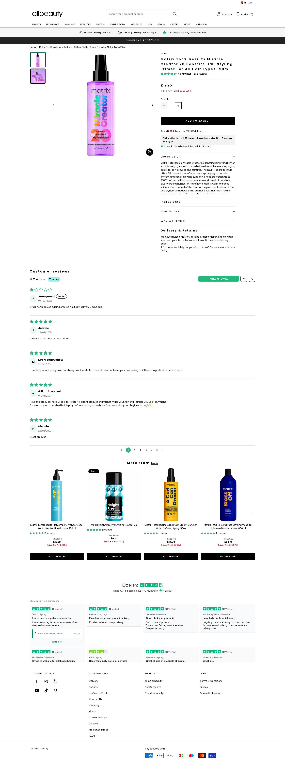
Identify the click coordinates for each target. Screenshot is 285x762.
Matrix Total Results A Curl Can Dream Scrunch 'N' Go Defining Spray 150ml (171, 526)
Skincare (69, 24)
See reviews (200, 73)
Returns (93, 687)
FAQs (92, 735)
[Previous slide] (32, 512)
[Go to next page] (163, 450)
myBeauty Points (98, 693)
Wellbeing (136, 24)
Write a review (218, 279)
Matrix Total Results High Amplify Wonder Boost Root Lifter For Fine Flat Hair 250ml (56, 526)
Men (150, 24)
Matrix (164, 53)
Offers (174, 24)
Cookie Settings (98, 717)
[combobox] (142, 14)
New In (161, 24)
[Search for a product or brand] (175, 14)
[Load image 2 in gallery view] (38, 76)
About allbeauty (153, 681)
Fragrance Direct (98, 729)
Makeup (100, 24)
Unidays (93, 723)
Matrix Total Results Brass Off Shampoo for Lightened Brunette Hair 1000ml (228, 526)
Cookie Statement (210, 693)
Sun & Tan (201, 24)
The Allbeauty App (154, 693)
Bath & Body (117, 24)
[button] (224, 14)
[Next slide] (252, 512)
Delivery (93, 681)
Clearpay (94, 705)
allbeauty (43, 748)
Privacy (204, 687)
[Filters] (243, 279)
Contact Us (95, 699)
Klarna (92, 711)
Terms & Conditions (211, 681)
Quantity (166, 99)
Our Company (152, 687)
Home (33, 47)
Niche (187, 24)
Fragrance (52, 24)
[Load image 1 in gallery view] (38, 59)
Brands (36, 24)
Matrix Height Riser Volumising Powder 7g (114, 525)
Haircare (85, 24)
